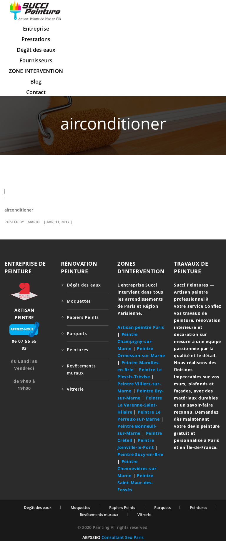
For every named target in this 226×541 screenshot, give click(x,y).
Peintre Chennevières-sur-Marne (137, 468)
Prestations (35, 39)
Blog (35, 81)
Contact (36, 92)
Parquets (77, 333)
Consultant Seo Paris (123, 537)
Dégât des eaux (36, 49)
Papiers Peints (83, 317)
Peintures (77, 349)
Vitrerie (75, 389)
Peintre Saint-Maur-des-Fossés (135, 482)
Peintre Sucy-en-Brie (140, 454)
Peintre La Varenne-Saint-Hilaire (139, 405)
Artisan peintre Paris (140, 327)
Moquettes (79, 301)
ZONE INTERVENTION (36, 70)
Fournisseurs (35, 60)
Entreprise (36, 28)
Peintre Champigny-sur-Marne (135, 341)
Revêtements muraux (99, 514)
